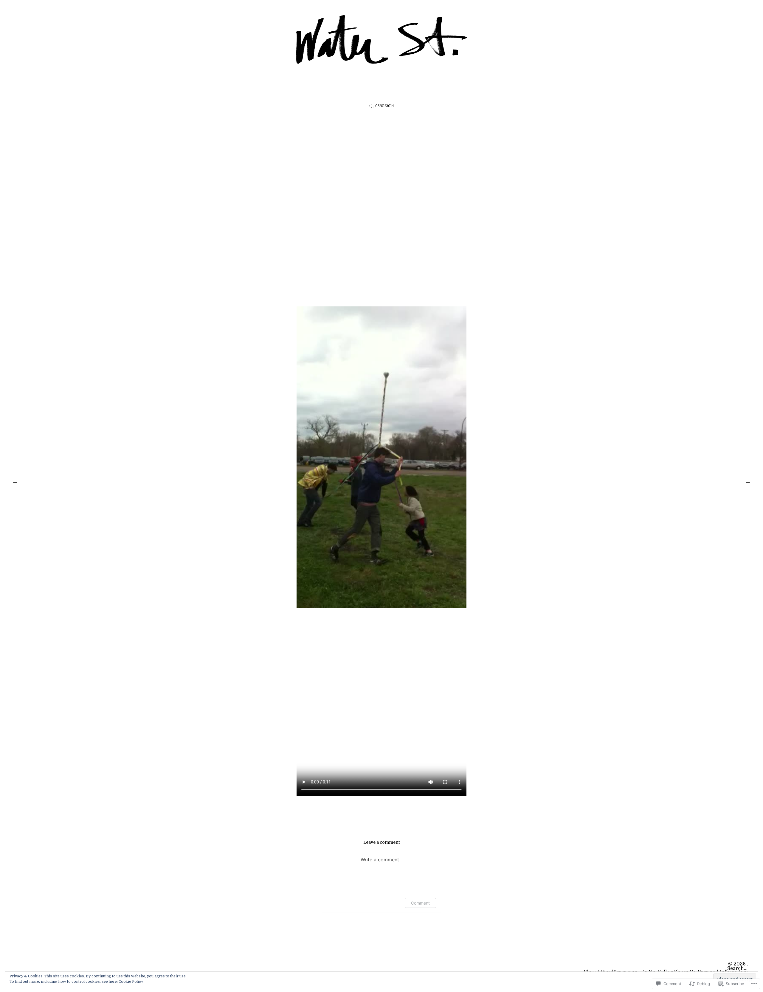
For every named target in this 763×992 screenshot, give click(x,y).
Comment (420, 902)
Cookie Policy (131, 981)
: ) (371, 106)
